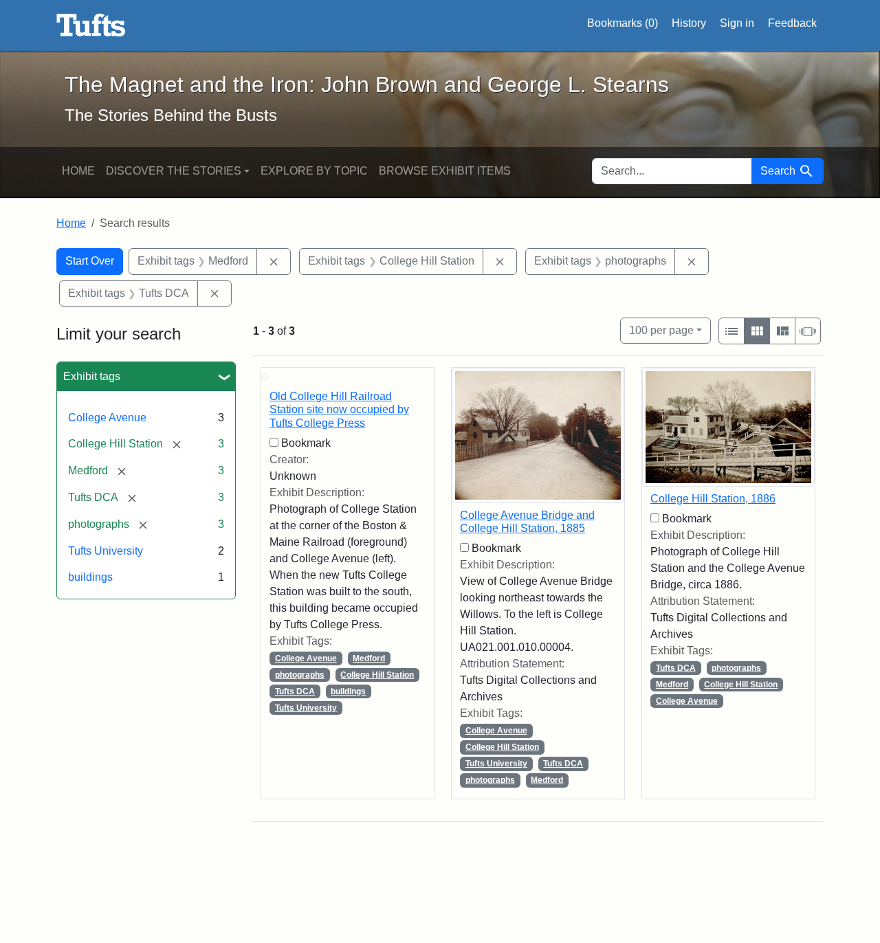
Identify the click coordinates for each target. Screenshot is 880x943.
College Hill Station (377, 675)
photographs (299, 675)
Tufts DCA (295, 691)
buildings (90, 577)
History (689, 23)
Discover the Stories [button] (173, 171)
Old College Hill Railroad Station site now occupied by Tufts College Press (339, 409)
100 (661, 330)
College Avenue (107, 417)
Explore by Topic (314, 171)
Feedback (792, 23)
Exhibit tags (91, 376)
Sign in (737, 23)
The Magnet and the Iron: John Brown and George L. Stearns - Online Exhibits (91, 25)
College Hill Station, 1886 (713, 498)
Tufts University (105, 551)
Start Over (89, 261)
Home (78, 171)
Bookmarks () (622, 23)
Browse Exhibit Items (445, 171)
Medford (369, 658)
